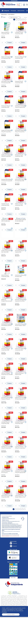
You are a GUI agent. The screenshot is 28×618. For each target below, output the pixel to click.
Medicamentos (21, 10)
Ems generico (11, 14)
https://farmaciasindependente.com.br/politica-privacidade (10, 534)
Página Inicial (4, 14)
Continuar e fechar (11, 614)
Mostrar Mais (13, 577)
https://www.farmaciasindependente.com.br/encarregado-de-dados (11, 532)
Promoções (13, 10)
